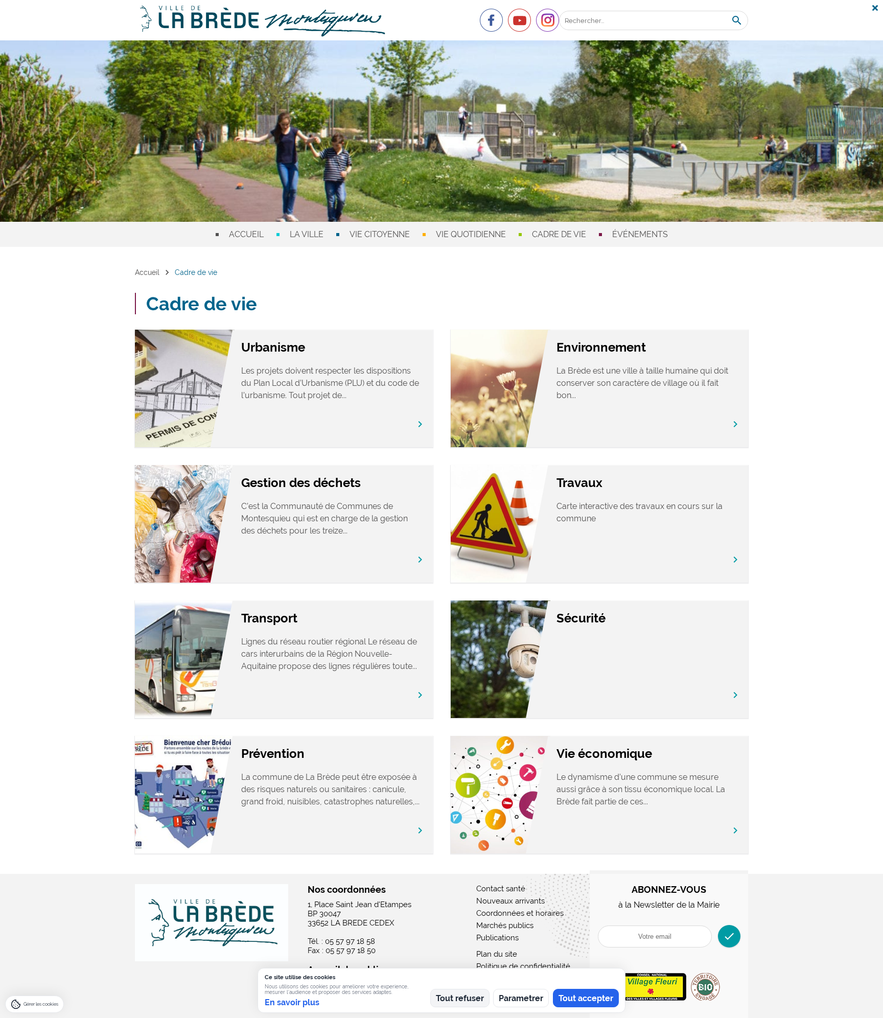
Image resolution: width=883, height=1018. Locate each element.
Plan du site (496, 954)
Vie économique (604, 753)
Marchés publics (504, 925)
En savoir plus (292, 1002)
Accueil (246, 234)
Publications (497, 937)
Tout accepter (586, 998)
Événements (640, 234)
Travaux (579, 482)
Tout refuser (460, 998)
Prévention (273, 753)
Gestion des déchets (301, 482)
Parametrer (521, 998)
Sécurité (581, 618)
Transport (269, 618)
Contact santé (500, 888)
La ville (306, 234)
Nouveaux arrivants (510, 901)
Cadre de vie (559, 234)
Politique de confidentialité (523, 966)
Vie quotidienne (471, 234)
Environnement (601, 347)
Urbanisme (273, 347)
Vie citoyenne (380, 234)
